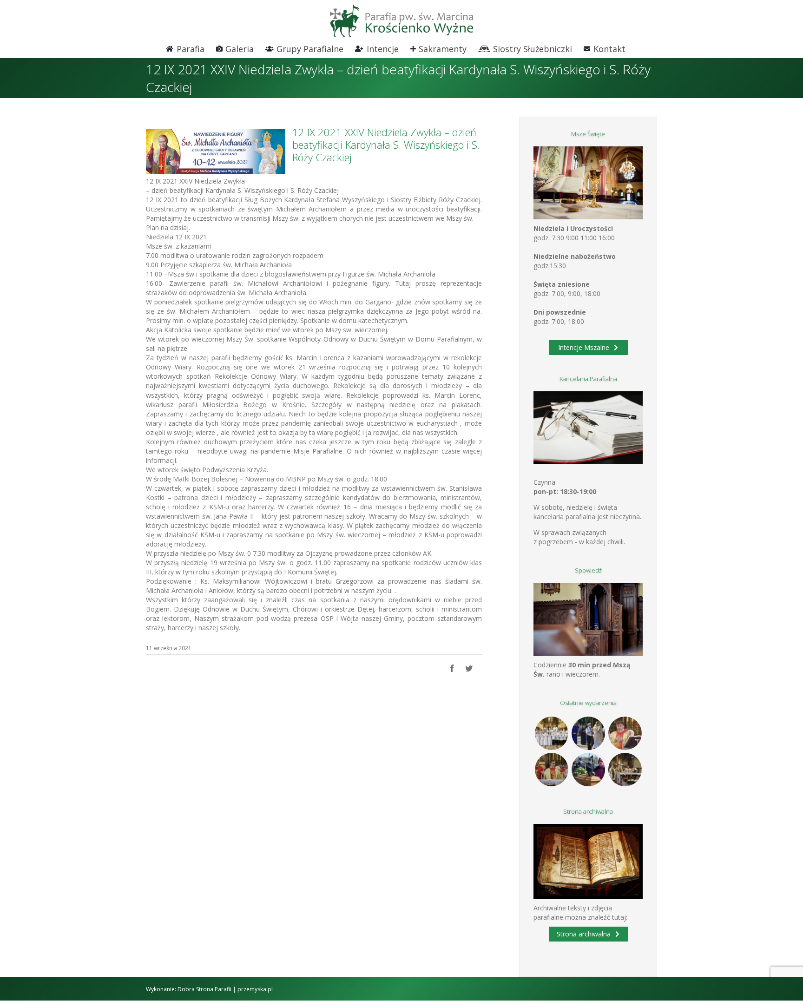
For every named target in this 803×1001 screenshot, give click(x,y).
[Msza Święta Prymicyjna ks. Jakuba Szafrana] (551, 769)
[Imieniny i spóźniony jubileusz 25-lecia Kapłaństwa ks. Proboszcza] (624, 733)
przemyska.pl (255, 989)
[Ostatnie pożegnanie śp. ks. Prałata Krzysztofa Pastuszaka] (588, 769)
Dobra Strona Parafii (204, 989)
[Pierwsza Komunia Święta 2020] (551, 733)
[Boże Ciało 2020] (588, 733)
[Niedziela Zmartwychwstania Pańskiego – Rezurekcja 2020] (624, 769)
